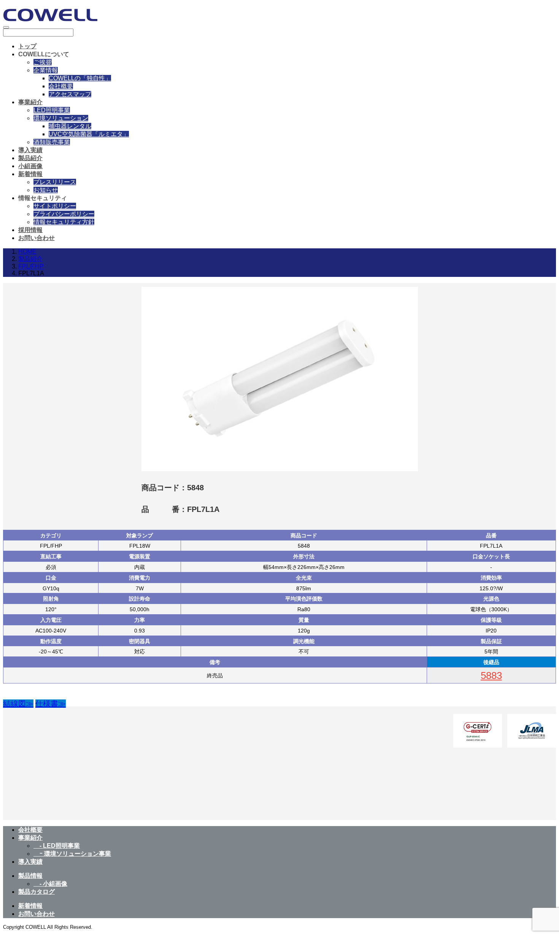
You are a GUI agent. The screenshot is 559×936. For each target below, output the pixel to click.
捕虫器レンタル (70, 126)
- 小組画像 (50, 883)
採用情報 (30, 230)
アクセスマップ (70, 94)
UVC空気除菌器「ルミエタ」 (89, 134)
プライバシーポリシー (63, 214)
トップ (27, 46)
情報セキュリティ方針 (63, 222)
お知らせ (45, 190)
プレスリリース (54, 182)
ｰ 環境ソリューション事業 (72, 853)
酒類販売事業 (51, 142)
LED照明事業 (51, 110)
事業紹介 (30, 102)
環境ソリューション (60, 118)
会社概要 (61, 86)
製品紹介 (30, 158)
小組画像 (30, 166)
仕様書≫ (50, 703)
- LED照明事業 (56, 845)
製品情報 (30, 875)
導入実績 (30, 150)
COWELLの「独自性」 (80, 78)
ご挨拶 (42, 62)
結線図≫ (18, 703)
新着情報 (30, 174)
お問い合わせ (36, 238)
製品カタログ (36, 891)
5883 (491, 675)
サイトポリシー (54, 206)
